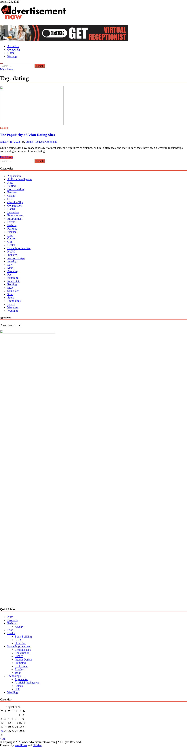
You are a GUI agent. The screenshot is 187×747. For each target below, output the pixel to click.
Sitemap (12, 56)
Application (14, 176)
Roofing (12, 284)
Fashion (11, 225)
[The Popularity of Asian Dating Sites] (93, 106)
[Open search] (1, 63)
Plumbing (12, 277)
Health (11, 245)
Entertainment (15, 215)
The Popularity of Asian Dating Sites (27, 135)
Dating (4, 127)
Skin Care (13, 290)
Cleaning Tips (15, 202)
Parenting (12, 271)
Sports (11, 297)
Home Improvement (18, 248)
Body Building (15, 189)
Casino (11, 195)
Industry (12, 254)
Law (10, 264)
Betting (11, 185)
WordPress (21, 745)
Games (11, 238)
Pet (9, 274)
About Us (13, 46)
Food (10, 235)
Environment (14, 218)
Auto (10, 182)
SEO (10, 287)
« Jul (2, 738)
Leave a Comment (46, 141)
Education (13, 212)
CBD (10, 199)
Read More (6, 157)
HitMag (37, 745)
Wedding (12, 310)
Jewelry (11, 261)
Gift (9, 241)
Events (11, 222)
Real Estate (13, 281)
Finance (11, 231)
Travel (11, 304)
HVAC (11, 251)
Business (12, 192)
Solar (10, 294)
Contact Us (13, 49)
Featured (12, 228)
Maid (10, 267)
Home (10, 52)
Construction (14, 205)
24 (2, 730)
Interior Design (16, 258)
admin (29, 141)
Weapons (12, 307)
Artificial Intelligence (19, 179)
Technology (14, 300)
